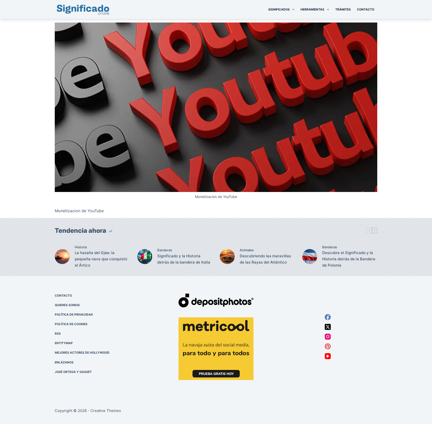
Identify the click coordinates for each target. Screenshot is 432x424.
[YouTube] (328, 356)
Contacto (365, 9)
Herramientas (312, 9)
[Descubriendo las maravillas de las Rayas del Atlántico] (227, 256)
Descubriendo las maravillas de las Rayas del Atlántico (265, 259)
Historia (81, 247)
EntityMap (64, 343)
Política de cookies (71, 324)
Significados (279, 9)
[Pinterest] (328, 346)
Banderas (164, 250)
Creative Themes (105, 410)
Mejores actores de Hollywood (82, 352)
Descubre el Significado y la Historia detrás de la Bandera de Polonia (348, 259)
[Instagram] (328, 337)
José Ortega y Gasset (73, 372)
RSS (58, 333)
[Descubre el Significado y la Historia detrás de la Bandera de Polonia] (309, 256)
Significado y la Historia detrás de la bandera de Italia (183, 259)
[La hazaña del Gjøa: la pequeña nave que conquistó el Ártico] (62, 256)
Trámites (343, 9)
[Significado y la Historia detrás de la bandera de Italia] (144, 256)
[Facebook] (328, 317)
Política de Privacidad (74, 314)
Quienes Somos (67, 305)
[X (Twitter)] (328, 327)
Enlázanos (64, 362)
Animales (247, 250)
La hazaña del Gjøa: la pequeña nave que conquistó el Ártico (101, 259)
